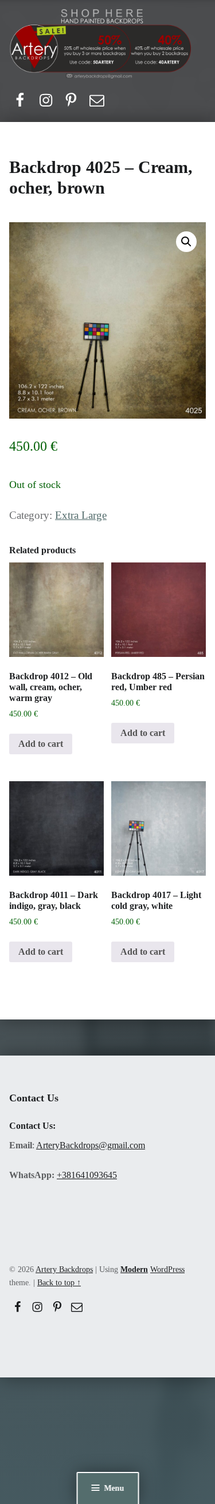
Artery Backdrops (64, 1269)
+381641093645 (87, 1175)
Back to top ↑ (59, 1282)
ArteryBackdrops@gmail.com (90, 1145)
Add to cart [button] (40, 744)
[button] (186, 241)
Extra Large (81, 515)
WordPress (167, 1269)
